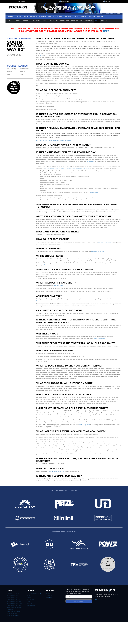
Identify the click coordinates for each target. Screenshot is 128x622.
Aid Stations (36, 21)
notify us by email (84, 425)
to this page (90, 161)
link (88, 148)
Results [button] (18, 17)
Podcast (92, 17)
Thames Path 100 (12, 597)
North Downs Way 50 (13, 599)
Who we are (30, 599)
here (106, 31)
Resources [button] (67, 17)
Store (26, 17)
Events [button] (10, 17)
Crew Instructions (62, 21)
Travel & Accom (76, 21)
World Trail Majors (55, 17)
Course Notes (88, 21)
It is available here (99, 338)
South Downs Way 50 (13, 595)
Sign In (97, 599)
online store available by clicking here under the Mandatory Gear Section (67, 168)
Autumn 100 (10, 609)
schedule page (58, 286)
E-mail (48, 593)
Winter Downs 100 (12, 613)
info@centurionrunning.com (56, 471)
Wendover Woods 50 (13, 611)
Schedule (45, 21)
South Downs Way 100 (14, 601)
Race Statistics (30, 605)
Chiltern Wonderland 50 (14, 607)
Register (103, 21)
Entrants (18, 21)
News (76, 17)
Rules (52, 21)
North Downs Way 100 (14, 605)
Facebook (49, 595)
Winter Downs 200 (13, 615)
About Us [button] (83, 17)
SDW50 (10, 20)
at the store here (93, 192)
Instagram (49, 597)
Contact (100, 17)
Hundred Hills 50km (13, 593)
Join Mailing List (78, 601)
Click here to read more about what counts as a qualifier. (53, 140)
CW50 (118, 14)
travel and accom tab (104, 242)
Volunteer (42, 17)
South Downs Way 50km (14, 603)
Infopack (26, 21)
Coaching (33, 17)
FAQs (97, 21)
